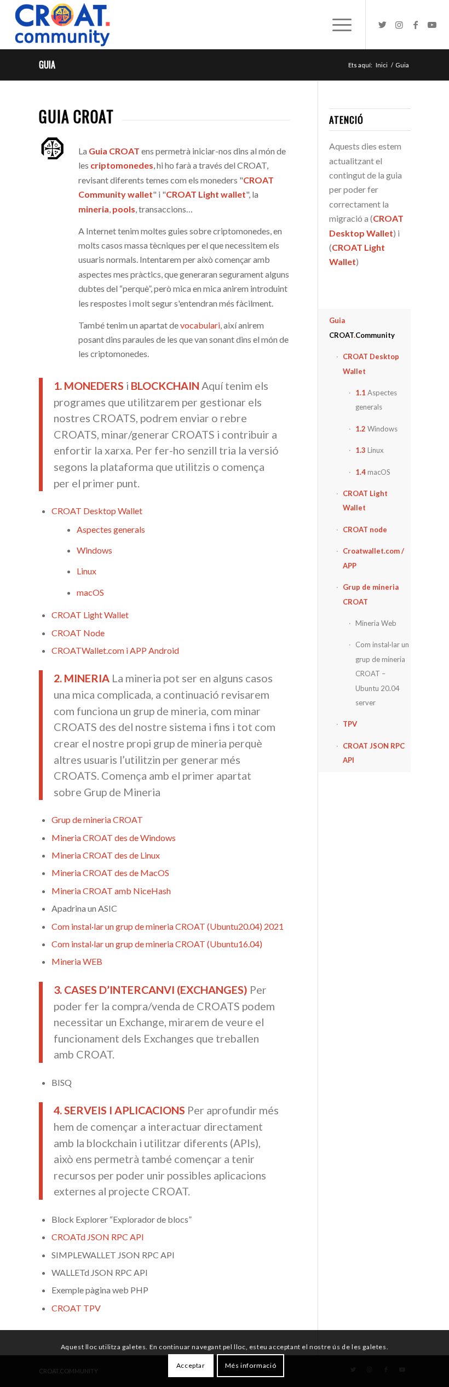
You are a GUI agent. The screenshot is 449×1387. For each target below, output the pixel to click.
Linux (86, 571)
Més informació (250, 1365)
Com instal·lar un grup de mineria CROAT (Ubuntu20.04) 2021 (167, 926)
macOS (90, 592)
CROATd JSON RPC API (97, 1236)
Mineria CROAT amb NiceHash (111, 890)
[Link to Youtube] (432, 24)
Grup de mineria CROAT (97, 819)
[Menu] (336, 24)
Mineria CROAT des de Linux (105, 855)
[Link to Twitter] (383, 24)
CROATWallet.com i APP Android (115, 650)
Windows (94, 550)
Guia (47, 64)
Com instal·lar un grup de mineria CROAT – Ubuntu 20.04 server (382, 673)
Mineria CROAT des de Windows (113, 837)
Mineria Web (375, 623)
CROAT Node (78, 633)
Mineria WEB (76, 961)
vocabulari (200, 325)
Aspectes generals (111, 529)
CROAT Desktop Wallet (96, 510)
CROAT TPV (76, 1308)
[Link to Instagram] (399, 24)
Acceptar (190, 1365)
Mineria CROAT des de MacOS (110, 872)
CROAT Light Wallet (90, 614)
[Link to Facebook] (415, 24)
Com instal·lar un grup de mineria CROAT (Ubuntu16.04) (156, 944)
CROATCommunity (362, 327)
